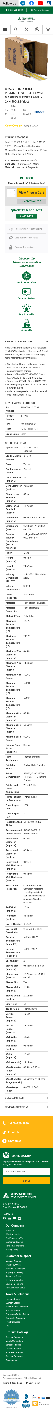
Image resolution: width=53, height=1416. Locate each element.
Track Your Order (13, 1265)
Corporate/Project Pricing (17, 1314)
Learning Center (13, 1299)
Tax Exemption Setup (15, 1287)
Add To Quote (32, 201)
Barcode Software (14, 1356)
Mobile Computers (14, 1341)
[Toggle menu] (5, 29)
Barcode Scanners (14, 1337)
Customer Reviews (14, 1242)
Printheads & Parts (14, 1352)
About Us (10, 1230)
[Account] (37, 29)
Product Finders (13, 1310)
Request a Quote (13, 1276)
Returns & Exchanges (15, 1268)
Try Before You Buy (15, 1280)
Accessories (11, 1360)
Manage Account (13, 1261)
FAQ (7, 1325)
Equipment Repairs (14, 1284)
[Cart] (48, 29)
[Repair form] (26, 29)
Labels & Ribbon (13, 1348)
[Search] (16, 29)
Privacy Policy (12, 1249)
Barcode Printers (13, 1345)
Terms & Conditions (15, 1246)
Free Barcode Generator (17, 1306)
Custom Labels (13, 1303)
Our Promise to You (15, 1238)
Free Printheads (13, 1322)
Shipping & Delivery (14, 1272)
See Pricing (26, 216)
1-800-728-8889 (18, 1123)
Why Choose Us (13, 1234)
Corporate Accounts (15, 1318)
